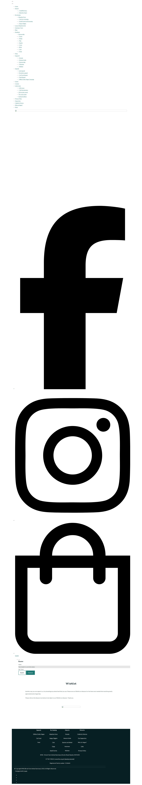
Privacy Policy (18, 98)
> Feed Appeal (21, 77)
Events (16, 81)
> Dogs (20, 51)
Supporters (18, 101)
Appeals (17, 68)
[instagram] (72, 520)
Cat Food (38, 738)
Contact (17, 83)
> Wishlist (20, 66)
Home (16, 6)
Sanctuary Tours (19, 28)
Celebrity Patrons (19, 103)
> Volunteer (21, 64)
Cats (53, 742)
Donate (67, 734)
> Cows (20, 45)
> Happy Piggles (22, 23)
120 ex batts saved (23, 92)
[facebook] (72, 388)
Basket (22, 672)
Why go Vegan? (19, 105)
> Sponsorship (21, 62)
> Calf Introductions (23, 90)
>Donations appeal (23, 73)
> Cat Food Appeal (23, 75)
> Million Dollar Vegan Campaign (26, 79)
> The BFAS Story (22, 10)
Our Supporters (82, 738)
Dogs (53, 746)
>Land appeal (21, 71)
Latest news (18, 86)
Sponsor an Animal (67, 742)
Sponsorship (21, 34)
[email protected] (69, 759)
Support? (17, 55)
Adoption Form (22, 17)
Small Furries (53, 750)
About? (17, 8)
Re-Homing (17, 15)
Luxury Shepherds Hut (20, 25)
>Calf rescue (21, 88)
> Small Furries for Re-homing (25, 21)
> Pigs (19, 40)
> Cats (20, 49)
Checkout (30, 672)
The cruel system (22, 94)
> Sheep (20, 38)
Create (25, 771)
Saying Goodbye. (22, 96)
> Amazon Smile (22, 60)
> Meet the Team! (22, 13)
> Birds (20, 47)
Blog (16, 30)
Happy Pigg (52, 738)
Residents (17, 32)
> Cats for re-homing (23, 19)
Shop (16, 53)
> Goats (20, 36)
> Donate (20, 58)
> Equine (20, 43)
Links (82, 746)
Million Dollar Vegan (38, 734)
